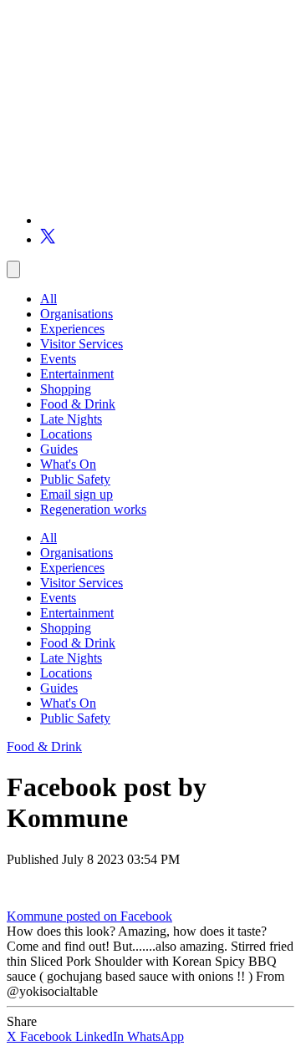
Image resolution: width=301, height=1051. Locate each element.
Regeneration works (93, 509)
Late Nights (71, 419)
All (48, 299)
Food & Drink (77, 404)
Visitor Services (81, 344)
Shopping (65, 389)
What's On (68, 464)
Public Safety (75, 479)
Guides (59, 449)
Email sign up (76, 494)
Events (58, 359)
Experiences (72, 329)
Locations (66, 434)
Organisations (76, 314)
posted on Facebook (119, 916)
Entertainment (77, 374)
